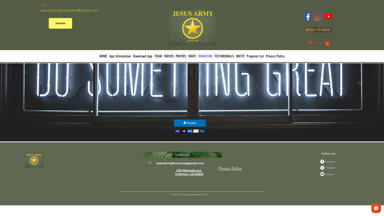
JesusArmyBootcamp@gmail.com (69, 10)
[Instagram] (318, 16)
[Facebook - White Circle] (322, 162)
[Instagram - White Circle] (322, 168)
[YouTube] (329, 16)
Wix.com (203, 195)
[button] (327, 42)
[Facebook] (307, 16)
